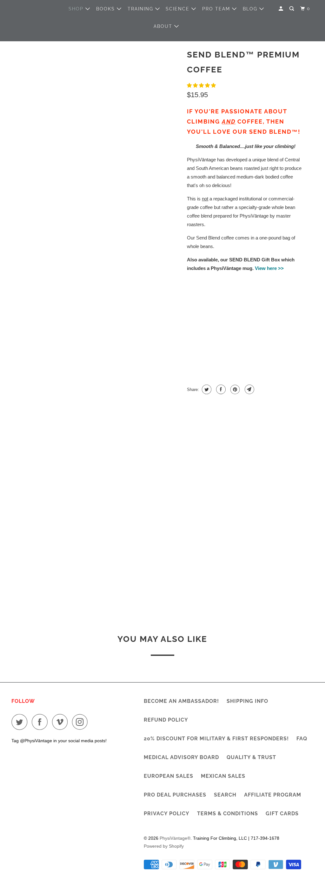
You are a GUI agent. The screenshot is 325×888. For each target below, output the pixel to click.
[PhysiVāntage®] (33, 17)
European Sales (168, 776)
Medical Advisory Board (181, 757)
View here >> (269, 268)
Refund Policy (166, 720)
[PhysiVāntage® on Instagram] (81, 722)
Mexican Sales (223, 776)
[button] (202, 85)
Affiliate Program (272, 795)
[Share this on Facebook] (220, 389)
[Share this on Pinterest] (234, 389)
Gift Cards (282, 814)
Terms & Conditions (227, 814)
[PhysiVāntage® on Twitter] (20, 722)
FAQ (301, 739)
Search (225, 795)
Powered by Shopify (164, 846)
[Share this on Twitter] (205, 389)
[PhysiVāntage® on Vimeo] (61, 722)
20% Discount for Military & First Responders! (216, 739)
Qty (191, 350)
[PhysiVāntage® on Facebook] (41, 722)
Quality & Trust (251, 757)
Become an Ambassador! (181, 701)
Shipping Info (247, 701)
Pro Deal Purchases (175, 795)
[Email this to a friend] (248, 389)
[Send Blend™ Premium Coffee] (98, 102)
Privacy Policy (166, 814)
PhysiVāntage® (175, 838)
